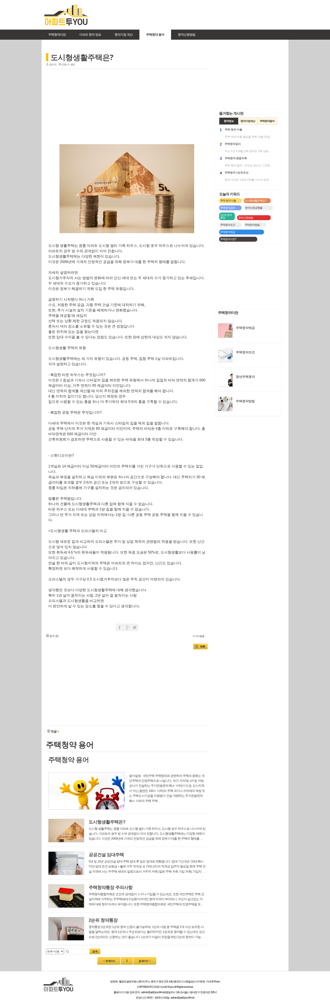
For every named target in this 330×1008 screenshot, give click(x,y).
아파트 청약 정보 (90, 34)
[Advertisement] (190, 14)
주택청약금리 (227, 207)
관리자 (52, 64)
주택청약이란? (228, 239)
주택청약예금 (227, 232)
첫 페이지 (110, 961)
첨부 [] (53, 636)
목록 (202, 646)
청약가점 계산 (123, 34)
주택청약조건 (227, 224)
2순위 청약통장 (226, 216)
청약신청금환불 (253, 207)
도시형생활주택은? (82, 57)
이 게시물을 (198, 636)
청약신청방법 (186, 34)
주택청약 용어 (155, 34)
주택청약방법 (252, 224)
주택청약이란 (57, 34)
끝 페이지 (144, 961)
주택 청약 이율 (228, 200)
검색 (95, 951)
